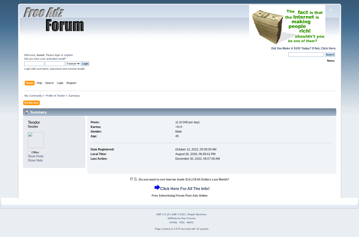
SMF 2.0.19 (162, 214)
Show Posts (35, 156)
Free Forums (188, 218)
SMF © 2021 (179, 214)
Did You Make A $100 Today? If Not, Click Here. (303, 48)
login (57, 55)
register (68, 55)
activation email (55, 58)
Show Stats (35, 160)
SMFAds (172, 218)
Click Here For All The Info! (185, 189)
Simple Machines (196, 214)
